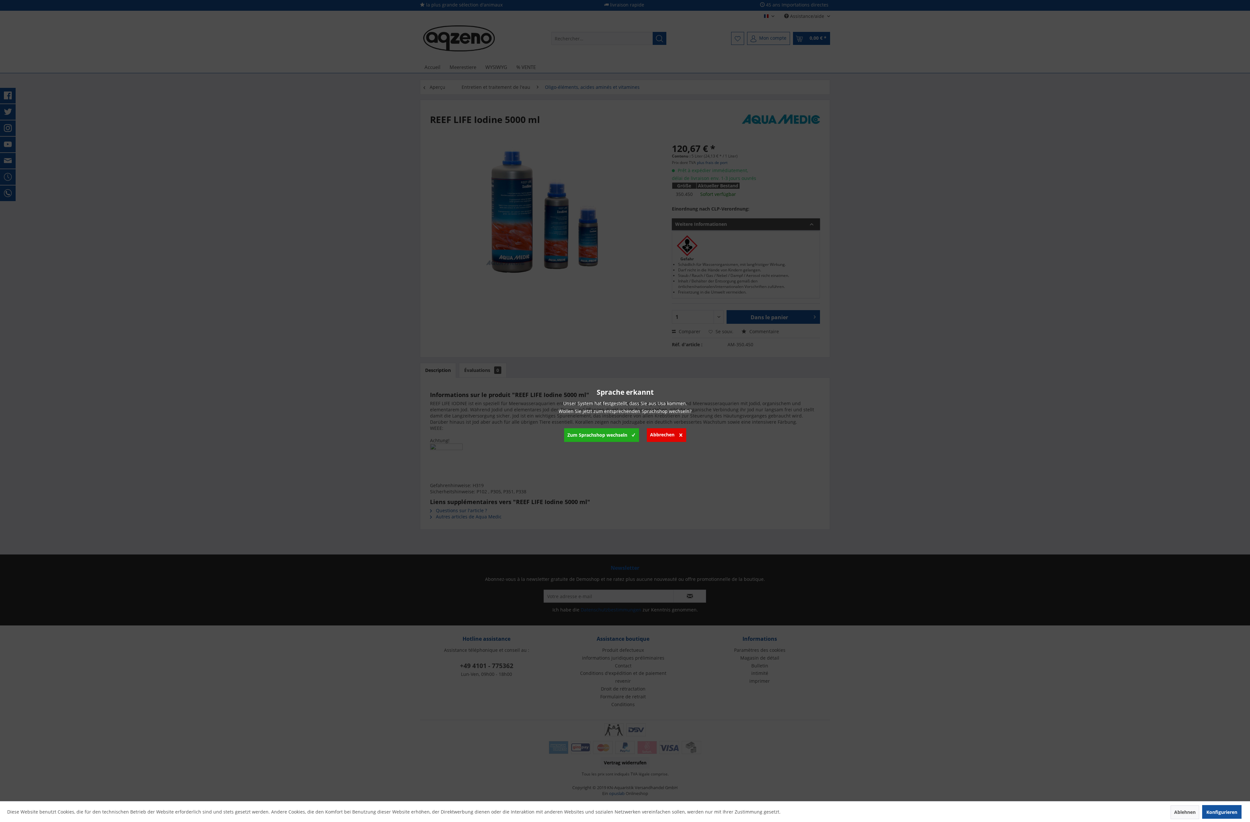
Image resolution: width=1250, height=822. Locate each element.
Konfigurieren (1221, 812)
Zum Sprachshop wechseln (597, 435)
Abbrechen (662, 435)
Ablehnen (1185, 812)
